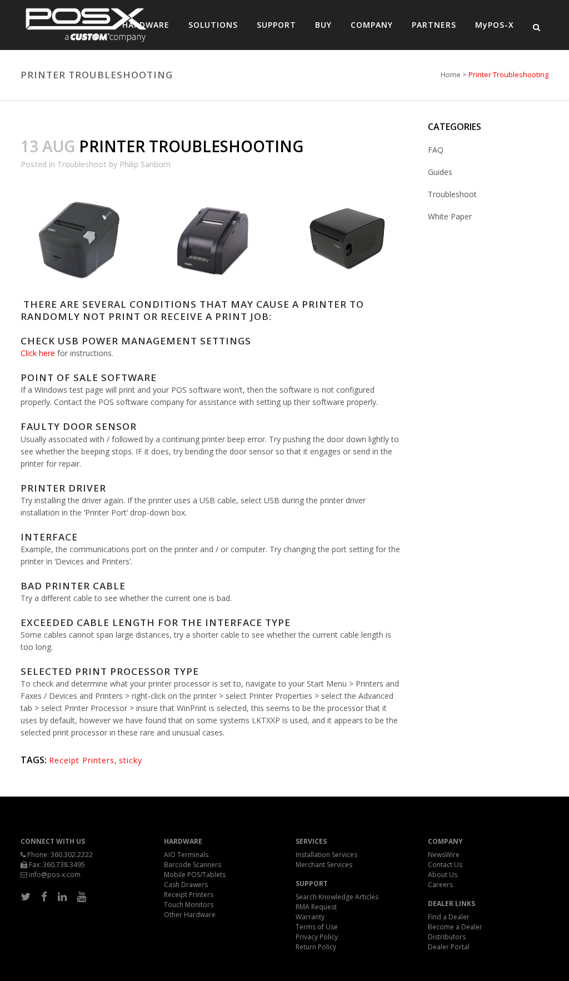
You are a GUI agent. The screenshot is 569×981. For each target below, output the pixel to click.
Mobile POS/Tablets (195, 874)
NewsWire (444, 854)
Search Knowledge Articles (337, 897)
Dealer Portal (449, 947)
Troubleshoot (82, 164)
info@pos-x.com (55, 874)
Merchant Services (324, 864)
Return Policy (316, 947)
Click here (38, 353)
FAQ (435, 149)
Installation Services (326, 854)
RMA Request (316, 907)
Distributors (447, 937)
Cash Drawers (186, 884)
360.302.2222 (72, 854)
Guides (440, 172)
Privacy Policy (317, 937)
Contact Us (445, 864)
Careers (440, 884)
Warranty (310, 917)
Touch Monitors (188, 904)
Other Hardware (190, 914)
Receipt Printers (81, 760)
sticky (130, 760)
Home (451, 74)
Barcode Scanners (192, 864)
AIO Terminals (186, 854)
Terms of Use (317, 927)
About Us (442, 874)
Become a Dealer (455, 927)
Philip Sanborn (145, 164)
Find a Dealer (449, 917)
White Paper (450, 216)
